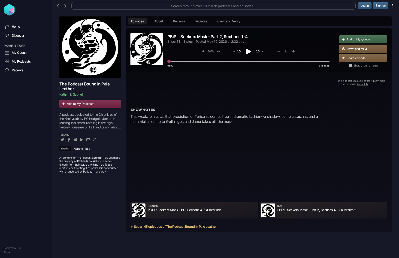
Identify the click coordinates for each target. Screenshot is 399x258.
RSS (87, 148)
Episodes (137, 21)
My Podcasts (21, 61)
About (7, 252)
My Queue (19, 53)
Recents (18, 70)
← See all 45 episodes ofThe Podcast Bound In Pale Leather (173, 226)
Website (78, 148)
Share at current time (365, 65)
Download (357, 49)
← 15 (237, 51)
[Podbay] (9, 14)
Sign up (380, 5)
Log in (365, 5)
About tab (362, 84)
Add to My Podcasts (80, 104)
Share (356, 58)
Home (16, 26)
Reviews (179, 21)
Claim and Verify (228, 21)
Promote (201, 21)
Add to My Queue (358, 39)
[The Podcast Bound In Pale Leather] (90, 47)
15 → (259, 51)
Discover (18, 35)
